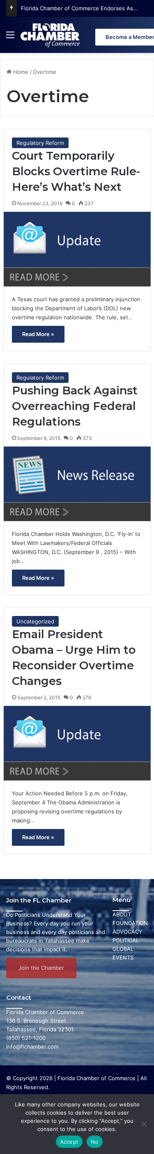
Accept (69, 1141)
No (95, 1141)
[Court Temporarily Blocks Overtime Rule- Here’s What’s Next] (77, 249)
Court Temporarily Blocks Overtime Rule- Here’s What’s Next (76, 171)
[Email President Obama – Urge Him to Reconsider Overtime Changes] (77, 743)
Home (19, 72)
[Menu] (10, 38)
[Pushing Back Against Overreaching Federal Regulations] (77, 483)
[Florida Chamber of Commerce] (51, 35)
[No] (144, 1124)
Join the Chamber (41, 967)
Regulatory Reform (40, 143)
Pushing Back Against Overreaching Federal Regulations (75, 406)
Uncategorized (35, 621)
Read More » (38, 334)
